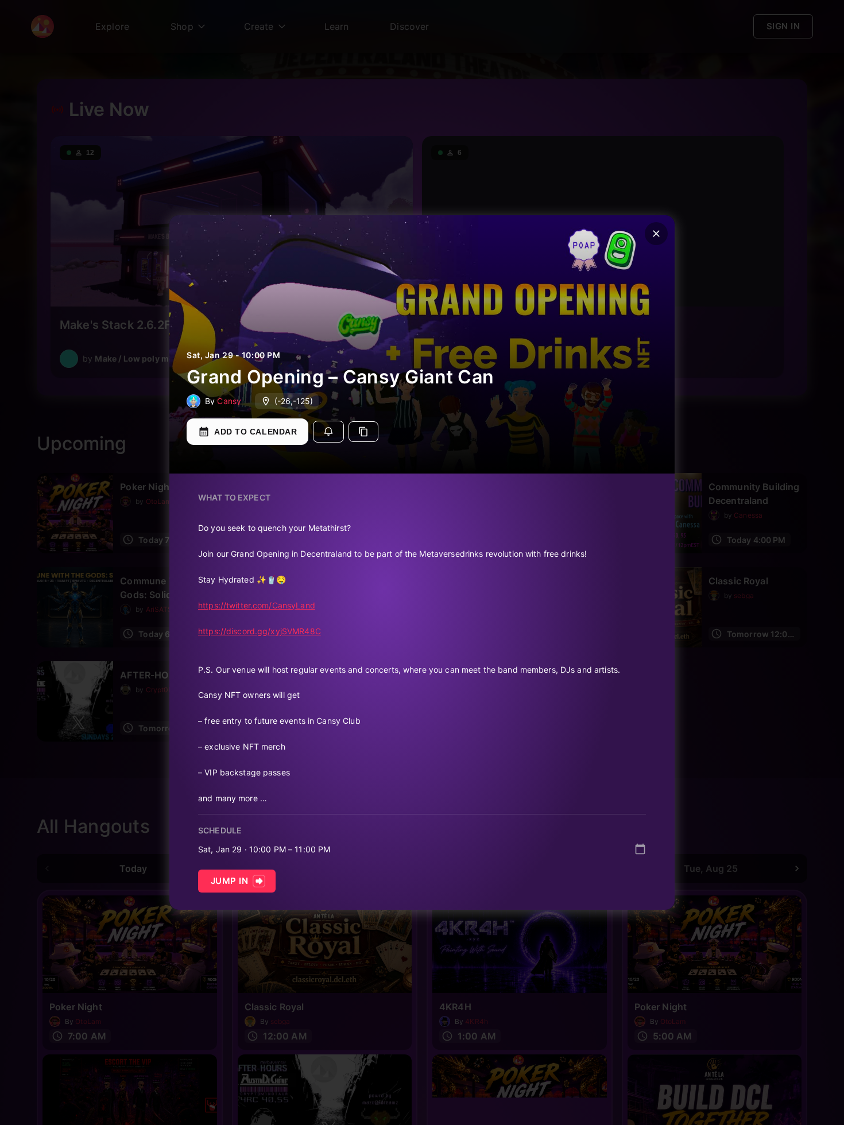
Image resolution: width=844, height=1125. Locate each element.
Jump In (229, 880)
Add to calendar (255, 431)
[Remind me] (328, 432)
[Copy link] (363, 431)
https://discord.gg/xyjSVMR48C (259, 631)
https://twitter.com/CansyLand (256, 605)
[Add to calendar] (640, 849)
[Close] (656, 233)
